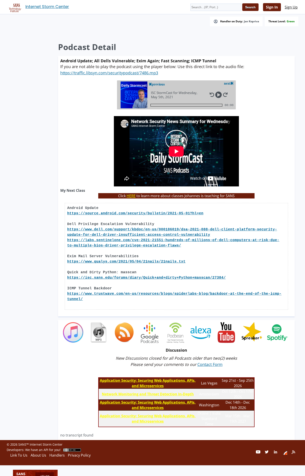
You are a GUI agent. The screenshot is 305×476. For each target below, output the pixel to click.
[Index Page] (14, 7)
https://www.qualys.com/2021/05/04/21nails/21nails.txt (126, 262)
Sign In (272, 7)
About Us (38, 455)
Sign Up (291, 7)
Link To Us (18, 455)
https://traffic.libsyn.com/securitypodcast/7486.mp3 (109, 72)
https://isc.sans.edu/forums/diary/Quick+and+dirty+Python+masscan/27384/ (146, 278)
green (291, 21)
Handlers (57, 455)
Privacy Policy (79, 455)
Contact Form (210, 364)
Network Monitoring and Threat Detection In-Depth (148, 394)
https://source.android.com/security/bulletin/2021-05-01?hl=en (135, 213)
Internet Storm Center (47, 6)
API (46, 450)
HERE (131, 195)
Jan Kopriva (251, 21)
